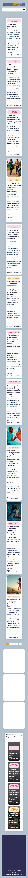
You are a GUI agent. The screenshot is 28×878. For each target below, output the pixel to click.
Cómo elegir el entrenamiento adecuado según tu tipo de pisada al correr (13, 390)
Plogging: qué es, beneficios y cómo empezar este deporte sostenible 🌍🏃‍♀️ (14, 187)
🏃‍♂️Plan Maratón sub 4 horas (13, 753)
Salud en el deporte (13, 278)
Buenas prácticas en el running (14, 226)
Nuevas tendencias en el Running (14, 180)
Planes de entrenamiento (14, 20)
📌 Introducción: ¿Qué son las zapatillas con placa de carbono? (13, 339)
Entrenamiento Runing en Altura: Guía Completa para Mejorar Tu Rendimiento (13, 234)
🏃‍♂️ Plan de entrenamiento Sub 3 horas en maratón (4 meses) (12, 69)
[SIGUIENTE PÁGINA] (20, 644)
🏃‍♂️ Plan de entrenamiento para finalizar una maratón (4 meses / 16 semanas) (14, 120)
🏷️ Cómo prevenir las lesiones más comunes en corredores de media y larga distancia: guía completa (13, 288)
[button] (20, 644)
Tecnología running (13, 332)
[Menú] (24, 9)
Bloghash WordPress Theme (14, 874)
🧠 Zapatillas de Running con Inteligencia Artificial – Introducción (13, 531)
